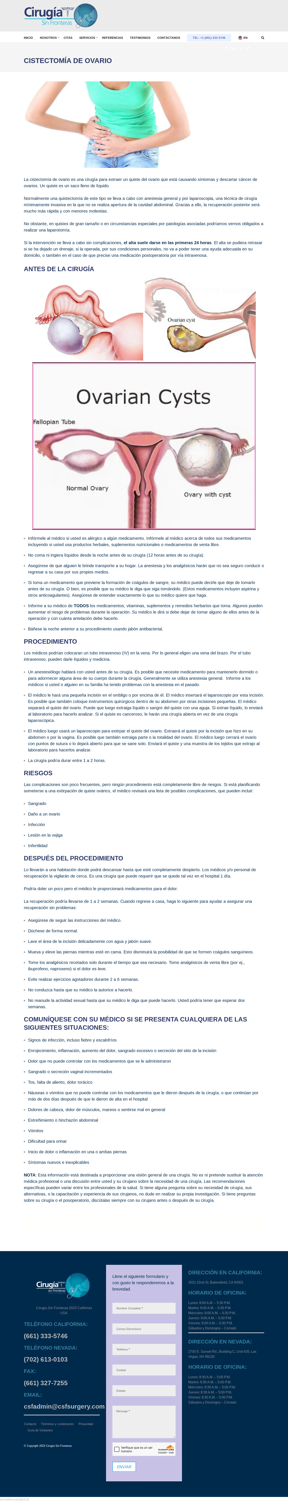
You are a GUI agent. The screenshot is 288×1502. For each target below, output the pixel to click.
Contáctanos (168, 37)
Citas (68, 37)
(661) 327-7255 (46, 1383)
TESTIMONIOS (140, 37)
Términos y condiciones (57, 1424)
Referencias (112, 37)
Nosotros (48, 37)
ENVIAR (124, 1466)
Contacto (30, 1424)
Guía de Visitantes (40, 1430)
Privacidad (85, 1424)
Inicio (28, 37)
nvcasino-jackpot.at (14, 1499)
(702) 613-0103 (46, 1359)
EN (245, 37)
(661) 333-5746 (46, 1335)
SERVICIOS (87, 37)
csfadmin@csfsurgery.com (64, 1406)
